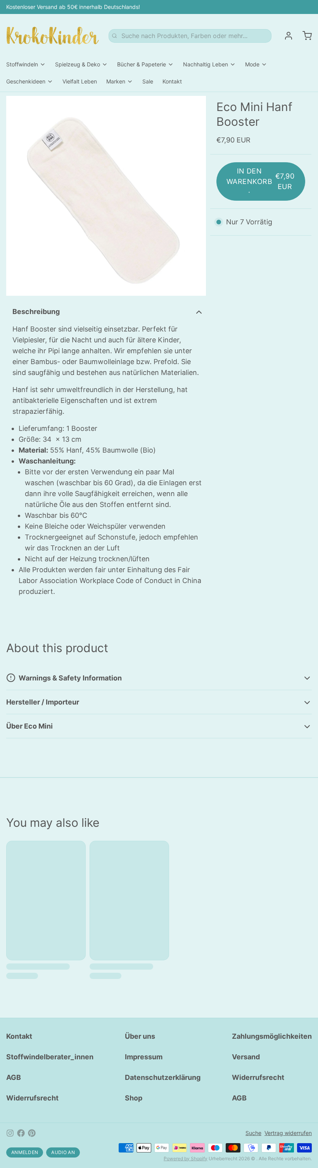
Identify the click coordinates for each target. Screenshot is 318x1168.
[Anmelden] (285, 35)
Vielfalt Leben (79, 81)
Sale (147, 81)
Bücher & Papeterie (141, 64)
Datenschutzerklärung (162, 1077)
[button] (260, 181)
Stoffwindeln (22, 64)
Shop (133, 1098)
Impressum (143, 1057)
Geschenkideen (25, 81)
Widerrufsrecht (32, 1098)
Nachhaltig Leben (205, 64)
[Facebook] (21, 1133)
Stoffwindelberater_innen (49, 1057)
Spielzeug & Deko (77, 64)
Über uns (140, 1036)
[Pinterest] (32, 1133)
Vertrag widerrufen (288, 1133)
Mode (252, 64)
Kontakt (172, 81)
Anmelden (24, 1152)
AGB (13, 1077)
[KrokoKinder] (52, 35)
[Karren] (304, 35)
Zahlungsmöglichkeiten (272, 1036)
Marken (115, 81)
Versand (246, 1057)
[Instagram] (10, 1133)
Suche (253, 1133)
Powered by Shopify (185, 1158)
